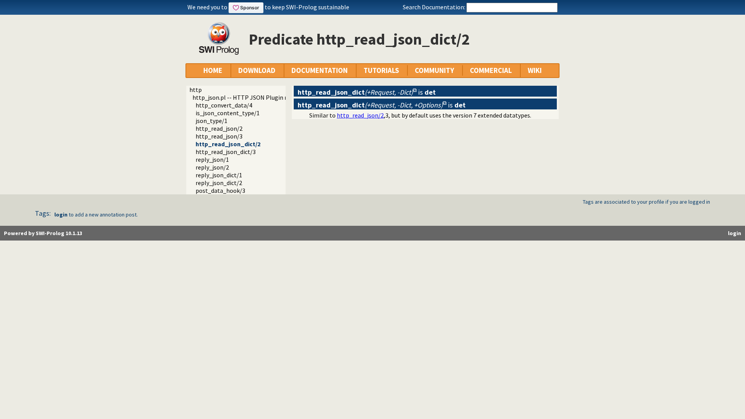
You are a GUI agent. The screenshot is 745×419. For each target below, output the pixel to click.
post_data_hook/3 (220, 190)
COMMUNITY (434, 70)
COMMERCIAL (491, 70)
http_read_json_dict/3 (226, 152)
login (61, 214)
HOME (212, 70)
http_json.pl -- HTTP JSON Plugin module (248, 97)
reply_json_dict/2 (219, 183)
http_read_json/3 (219, 136)
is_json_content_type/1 (228, 113)
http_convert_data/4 (224, 105)
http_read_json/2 (219, 128)
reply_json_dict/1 (219, 175)
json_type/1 (211, 121)
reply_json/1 (212, 159)
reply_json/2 (212, 167)
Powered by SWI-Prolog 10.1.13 (43, 233)
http (195, 89)
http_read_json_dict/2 (228, 144)
